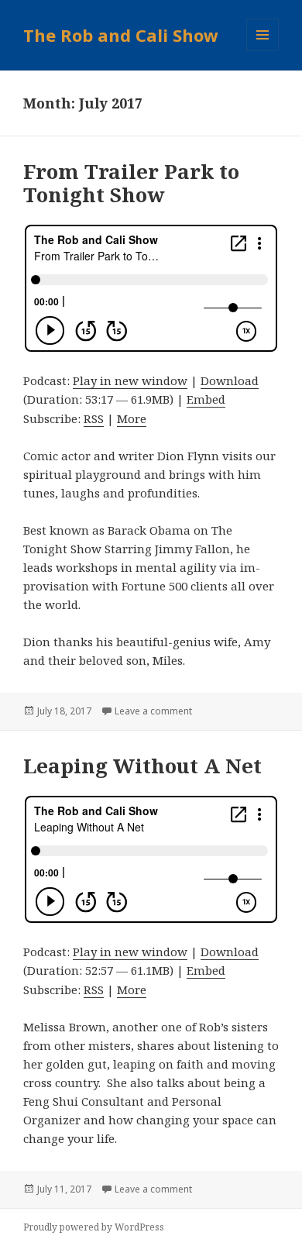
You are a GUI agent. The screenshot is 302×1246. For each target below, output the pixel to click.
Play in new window (130, 380)
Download (230, 380)
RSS (94, 418)
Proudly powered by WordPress (93, 1227)
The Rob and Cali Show (120, 34)
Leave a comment (153, 711)
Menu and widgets (263, 50)
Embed (206, 399)
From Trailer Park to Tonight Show (131, 182)
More (131, 418)
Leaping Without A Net (142, 766)
